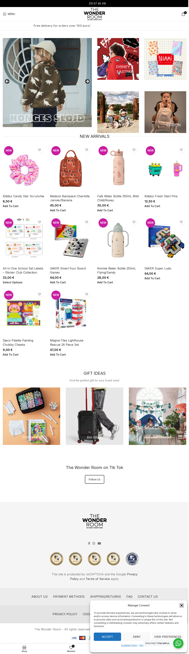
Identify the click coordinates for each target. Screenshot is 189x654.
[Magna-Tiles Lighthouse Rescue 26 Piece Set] (71, 313)
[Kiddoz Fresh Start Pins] (165, 168)
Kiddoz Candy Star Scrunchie (23, 196)
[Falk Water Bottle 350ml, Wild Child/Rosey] (118, 168)
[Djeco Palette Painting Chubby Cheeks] (23, 313)
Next (87, 81)
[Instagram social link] (93, 543)
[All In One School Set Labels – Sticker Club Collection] (23, 241)
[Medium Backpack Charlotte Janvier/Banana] (71, 168)
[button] (181, 605)
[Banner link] (118, 59)
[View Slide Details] (47, 82)
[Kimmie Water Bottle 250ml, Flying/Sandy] (118, 241)
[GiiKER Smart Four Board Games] (71, 241)
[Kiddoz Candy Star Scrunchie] (23, 168)
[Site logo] (94, 14)
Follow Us (94, 479)
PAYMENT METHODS (69, 596)
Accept (107, 636)
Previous (7, 81)
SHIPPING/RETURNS (105, 596)
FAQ (129, 596)
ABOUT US (39, 596)
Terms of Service (98, 579)
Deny (136, 636)
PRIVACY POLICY (65, 614)
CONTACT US (148, 596)
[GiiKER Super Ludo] (165, 241)
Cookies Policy (129, 645)
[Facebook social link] (89, 543)
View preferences (167, 636)
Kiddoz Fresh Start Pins (161, 196)
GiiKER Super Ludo (158, 268)
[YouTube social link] (99, 543)
